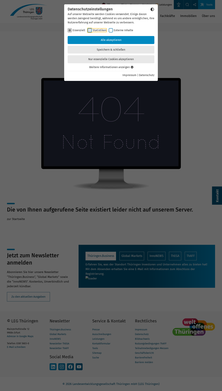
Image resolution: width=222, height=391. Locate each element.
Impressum (129, 75)
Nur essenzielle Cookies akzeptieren (111, 59)
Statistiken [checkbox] (99, 30)
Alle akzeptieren (111, 40)
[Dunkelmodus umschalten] (152, 9)
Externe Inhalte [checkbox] (123, 30)
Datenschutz (146, 75)
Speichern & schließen (111, 49)
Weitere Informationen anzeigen (109, 67)
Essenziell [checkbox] (79, 30)
